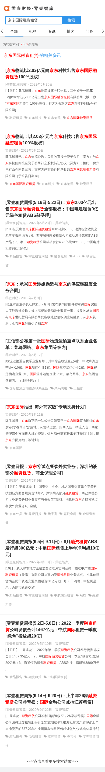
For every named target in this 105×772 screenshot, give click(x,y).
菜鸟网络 (61, 388)
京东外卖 (16, 514)
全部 (14, 31)
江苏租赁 (54, 736)
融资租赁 (16, 118)
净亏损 (71, 736)
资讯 (51, 31)
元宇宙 (52, 514)
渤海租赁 (35, 736)
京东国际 (15, 448)
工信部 (78, 388)
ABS (76, 256)
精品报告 (16, 256)
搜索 (71, 20)
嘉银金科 (70, 514)
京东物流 (54, 118)
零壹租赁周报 (38, 256)
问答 (89, 31)
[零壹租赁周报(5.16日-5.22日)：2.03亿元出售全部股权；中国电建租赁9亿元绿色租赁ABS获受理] (51, 209)
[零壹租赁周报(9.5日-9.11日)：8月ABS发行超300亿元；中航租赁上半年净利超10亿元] (52, 548)
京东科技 (35, 118)
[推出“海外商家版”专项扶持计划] (45, 407)
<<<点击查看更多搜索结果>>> (52, 761)
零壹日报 (35, 514)
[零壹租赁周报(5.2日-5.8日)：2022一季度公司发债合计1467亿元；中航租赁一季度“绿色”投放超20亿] (51, 629)
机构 (33, 31)
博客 (70, 31)
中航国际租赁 (63, 595)
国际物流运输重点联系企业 (29, 388)
